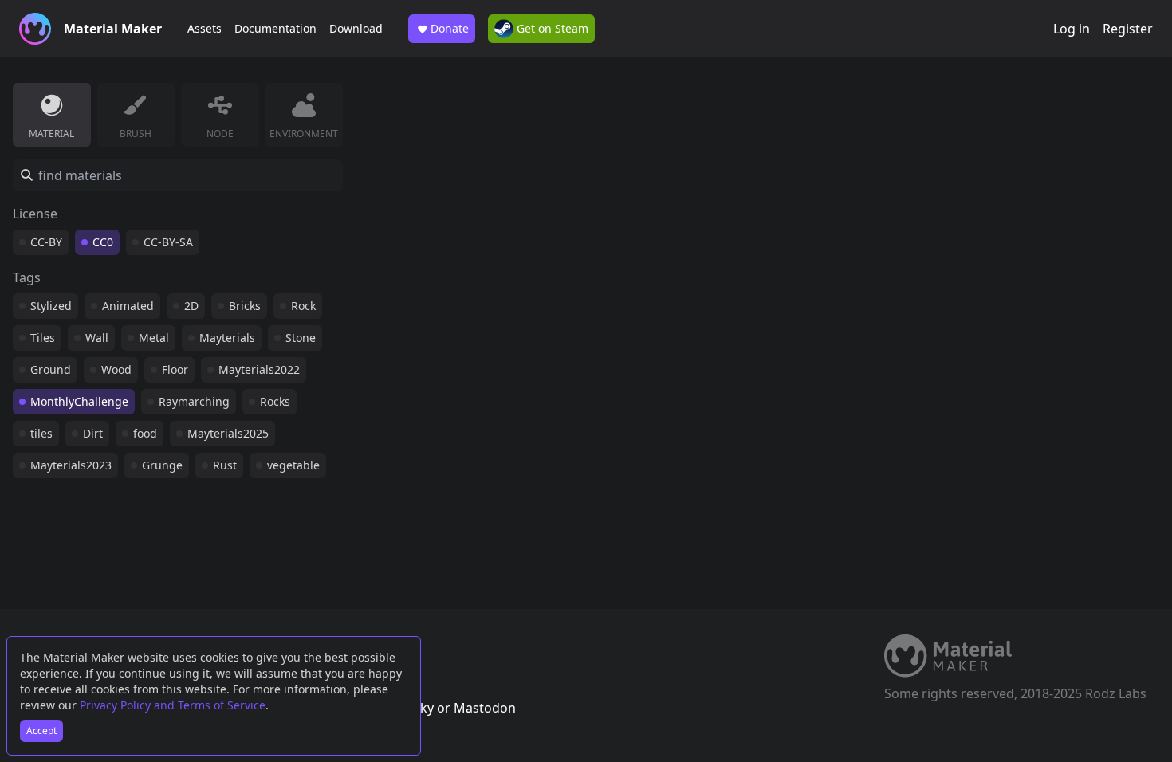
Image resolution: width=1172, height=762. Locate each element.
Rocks (275, 401)
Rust (225, 465)
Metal (154, 337)
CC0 (102, 241)
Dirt (93, 433)
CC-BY (46, 241)
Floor (175, 369)
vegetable (293, 465)
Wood (116, 369)
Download (356, 28)
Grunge (162, 465)
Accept (41, 730)
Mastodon (485, 708)
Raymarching (194, 401)
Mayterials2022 (259, 369)
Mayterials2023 (71, 465)
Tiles (42, 337)
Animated (128, 305)
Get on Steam (550, 28)
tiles (41, 433)
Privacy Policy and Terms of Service (172, 705)
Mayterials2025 (228, 433)
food (145, 433)
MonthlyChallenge (79, 401)
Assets (204, 28)
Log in (1071, 28)
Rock (303, 305)
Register (1128, 28)
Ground (50, 369)
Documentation (275, 28)
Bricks (245, 305)
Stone (300, 337)
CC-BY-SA (168, 241)
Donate (450, 28)
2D (191, 305)
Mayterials (227, 337)
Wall (96, 337)
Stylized (51, 305)
